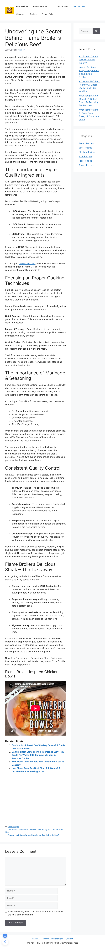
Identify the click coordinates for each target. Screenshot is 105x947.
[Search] (96, 31)
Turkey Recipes (61, 6)
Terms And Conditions (53, 939)
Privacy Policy (48, 14)
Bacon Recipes (86, 143)
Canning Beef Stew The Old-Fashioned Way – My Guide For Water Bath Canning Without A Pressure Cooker (38, 755)
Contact (33, 14)
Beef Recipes (79, 6)
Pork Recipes (22, 6)
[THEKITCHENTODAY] (9, 10)
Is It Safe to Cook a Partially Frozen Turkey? (88, 59)
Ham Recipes (85, 156)
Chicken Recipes (41, 6)
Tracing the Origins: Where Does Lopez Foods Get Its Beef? (33, 835)
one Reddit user (27, 263)
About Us (20, 14)
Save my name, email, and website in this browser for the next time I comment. (35, 913)
